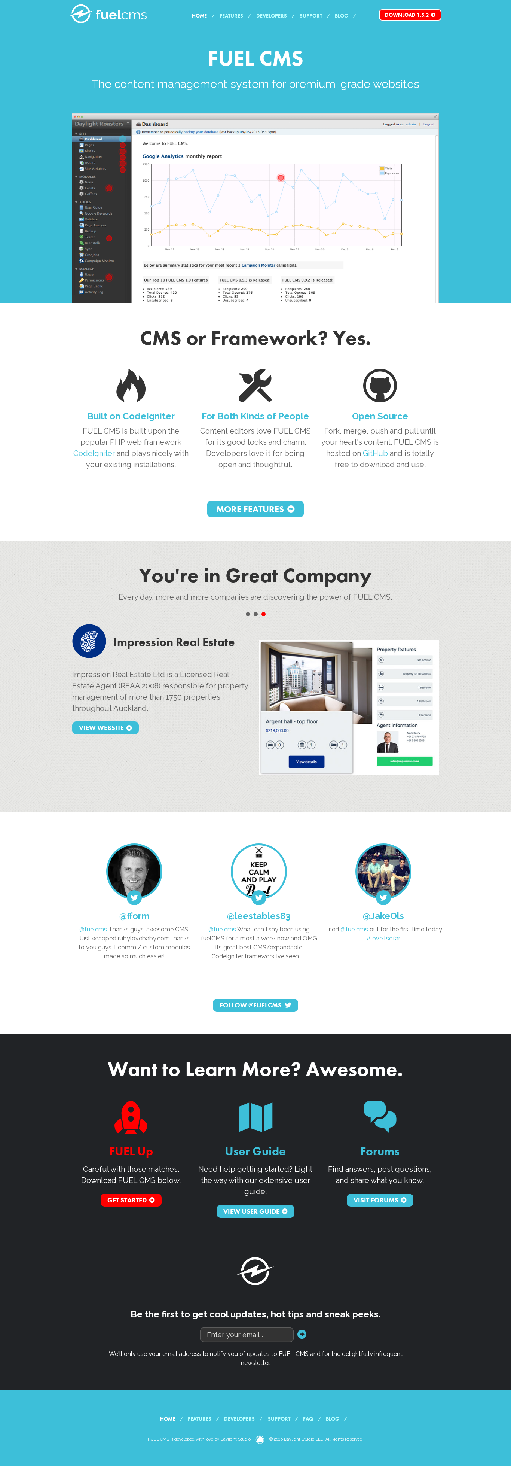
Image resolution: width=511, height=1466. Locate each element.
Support (311, 15)
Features (231, 15)
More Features (250, 509)
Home (199, 15)
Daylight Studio (235, 1439)
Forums (380, 1151)
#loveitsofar (383, 938)
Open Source (380, 416)
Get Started (127, 1200)
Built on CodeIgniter (131, 416)
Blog (341, 15)
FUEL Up (131, 1151)
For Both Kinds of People (255, 416)
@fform (134, 915)
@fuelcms (93, 929)
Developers (271, 15)
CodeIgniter (94, 453)
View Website (101, 728)
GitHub (375, 453)
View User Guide (251, 1211)
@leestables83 (259, 915)
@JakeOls (383, 915)
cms (121, 14)
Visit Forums (376, 1200)
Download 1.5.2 (407, 15)
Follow (251, 1005)
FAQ (308, 1418)
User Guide (255, 1151)
